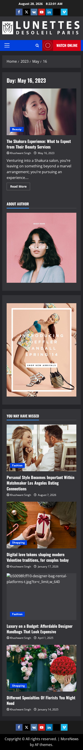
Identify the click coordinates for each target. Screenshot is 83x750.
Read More (20, 187)
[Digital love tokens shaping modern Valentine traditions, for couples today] (41, 525)
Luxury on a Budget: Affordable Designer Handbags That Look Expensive (40, 628)
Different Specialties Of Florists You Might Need (41, 700)
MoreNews (70, 738)
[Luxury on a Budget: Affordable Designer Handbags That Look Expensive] (41, 596)
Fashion (17, 465)
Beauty (16, 129)
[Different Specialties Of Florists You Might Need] (41, 668)
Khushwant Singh (20, 153)
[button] (7, 45)
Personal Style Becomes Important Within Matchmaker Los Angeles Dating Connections (40, 482)
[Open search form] (37, 45)
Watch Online (66, 45)
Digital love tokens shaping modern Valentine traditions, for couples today (38, 557)
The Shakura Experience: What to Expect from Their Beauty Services (41, 111)
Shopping (18, 542)
